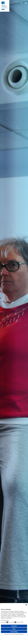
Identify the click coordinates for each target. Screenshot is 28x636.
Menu (25, 3)
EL (21, 3)
